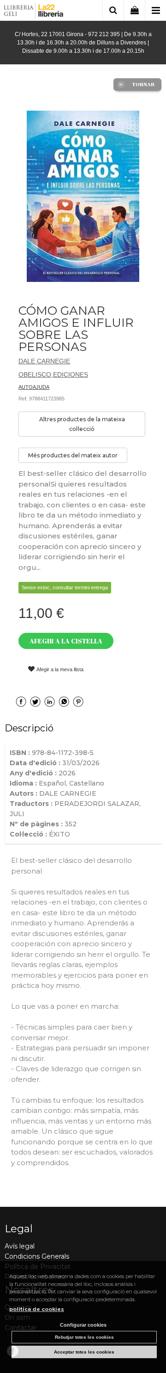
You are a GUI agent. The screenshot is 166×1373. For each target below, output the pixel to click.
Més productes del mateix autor (73, 455)
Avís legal (20, 1246)
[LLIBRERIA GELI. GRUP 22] (33, 11)
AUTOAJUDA (33, 387)
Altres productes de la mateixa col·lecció (82, 424)
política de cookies (36, 1309)
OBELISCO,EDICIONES (53, 374)
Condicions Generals (37, 1256)
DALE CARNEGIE (44, 361)
